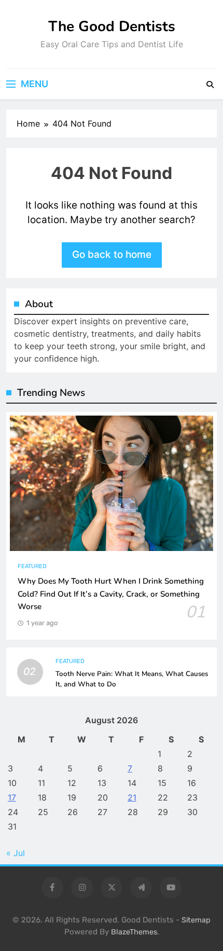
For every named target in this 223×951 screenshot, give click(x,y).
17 (12, 797)
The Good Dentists (111, 26)
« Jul (15, 853)
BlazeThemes (134, 932)
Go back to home (111, 254)
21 (132, 797)
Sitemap (196, 920)
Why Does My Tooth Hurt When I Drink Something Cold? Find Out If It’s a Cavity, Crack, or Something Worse (111, 594)
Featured (32, 566)
